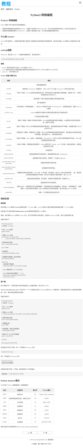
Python (17, 9)
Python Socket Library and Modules (27, 427)
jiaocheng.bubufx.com (40, 439)
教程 (6, 3)
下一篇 (45, 433)
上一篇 (30, 433)
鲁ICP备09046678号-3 (45, 444)
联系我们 (51, 439)
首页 (2, 9)
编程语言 (9, 9)
